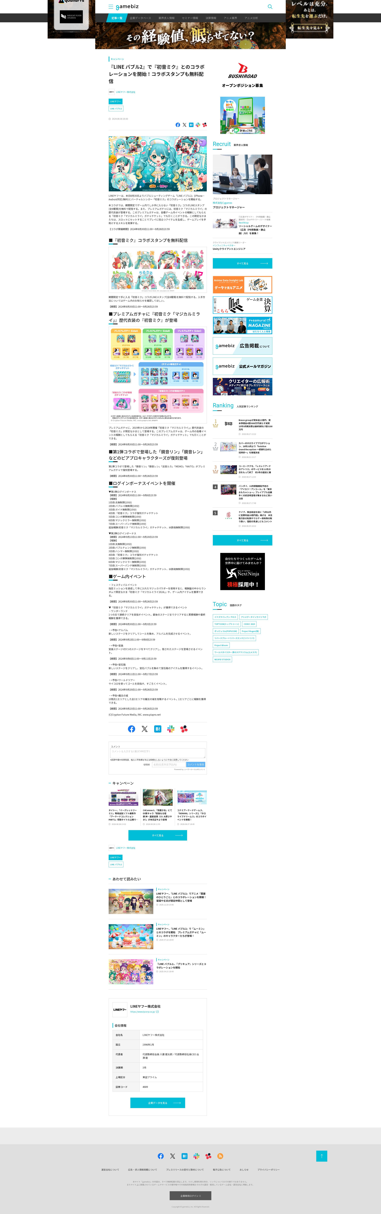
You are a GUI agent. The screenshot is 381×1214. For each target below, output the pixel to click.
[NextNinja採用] (242, 571)
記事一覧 (117, 18)
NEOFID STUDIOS (222, 659)
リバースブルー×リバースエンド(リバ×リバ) (234, 638)
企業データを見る (157, 1103)
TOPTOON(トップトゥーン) (226, 624)
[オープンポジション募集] (242, 75)
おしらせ (244, 1169)
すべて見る (158, 835)
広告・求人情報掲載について (142, 1169)
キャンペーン (117, 59)
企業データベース (140, 18)
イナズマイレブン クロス (225, 617)
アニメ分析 (251, 18)
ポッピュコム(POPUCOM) (225, 631)
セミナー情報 (190, 18)
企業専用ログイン (189, 1195)
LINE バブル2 (116, 108)
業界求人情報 (167, 18)
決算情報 (211, 18)
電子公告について (222, 1169)
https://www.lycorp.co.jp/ (142, 1011)
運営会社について (110, 1169)
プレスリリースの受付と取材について (185, 1169)
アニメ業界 (230, 18)
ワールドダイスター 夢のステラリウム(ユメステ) (235, 652)
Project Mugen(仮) (250, 631)
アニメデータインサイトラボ (253, 617)
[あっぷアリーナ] (242, 115)
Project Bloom (221, 645)
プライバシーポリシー (268, 1169)
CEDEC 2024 (249, 624)
